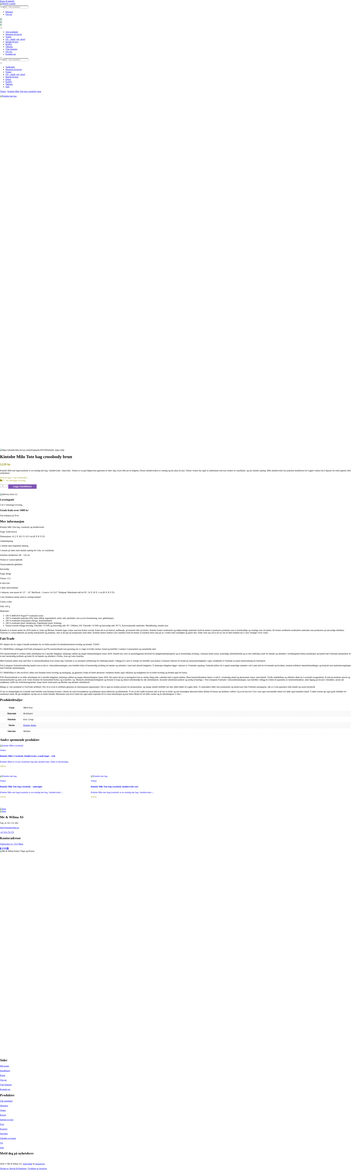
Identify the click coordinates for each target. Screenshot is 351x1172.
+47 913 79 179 (7, 832)
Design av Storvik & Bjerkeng (13, 1168)
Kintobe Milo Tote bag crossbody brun (24, 91)
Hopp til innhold (7, 1)
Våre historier (6, 1085)
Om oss (8, 14)
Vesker (3, 91)
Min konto (4, 1066)
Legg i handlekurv (22, 486)
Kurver (3, 1115)
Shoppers (4, 1106)
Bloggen (9, 12)
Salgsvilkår (27, 1164)
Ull (1, 1143)
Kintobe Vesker (29, 725)
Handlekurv (5, 1071)
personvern (40, 1164)
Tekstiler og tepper (8, 1138)
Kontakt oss (5, 1089)
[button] (175, 521)
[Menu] (1, 63)
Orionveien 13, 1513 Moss (11, 844)
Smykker (4, 1133)
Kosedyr (3, 1129)
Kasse (2, 1075)
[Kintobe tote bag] (175, 96)
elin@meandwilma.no (9, 827)
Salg (2, 1147)
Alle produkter (6, 1101)
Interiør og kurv (7, 1120)
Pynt (2, 1124)
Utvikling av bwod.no (37, 1168)
